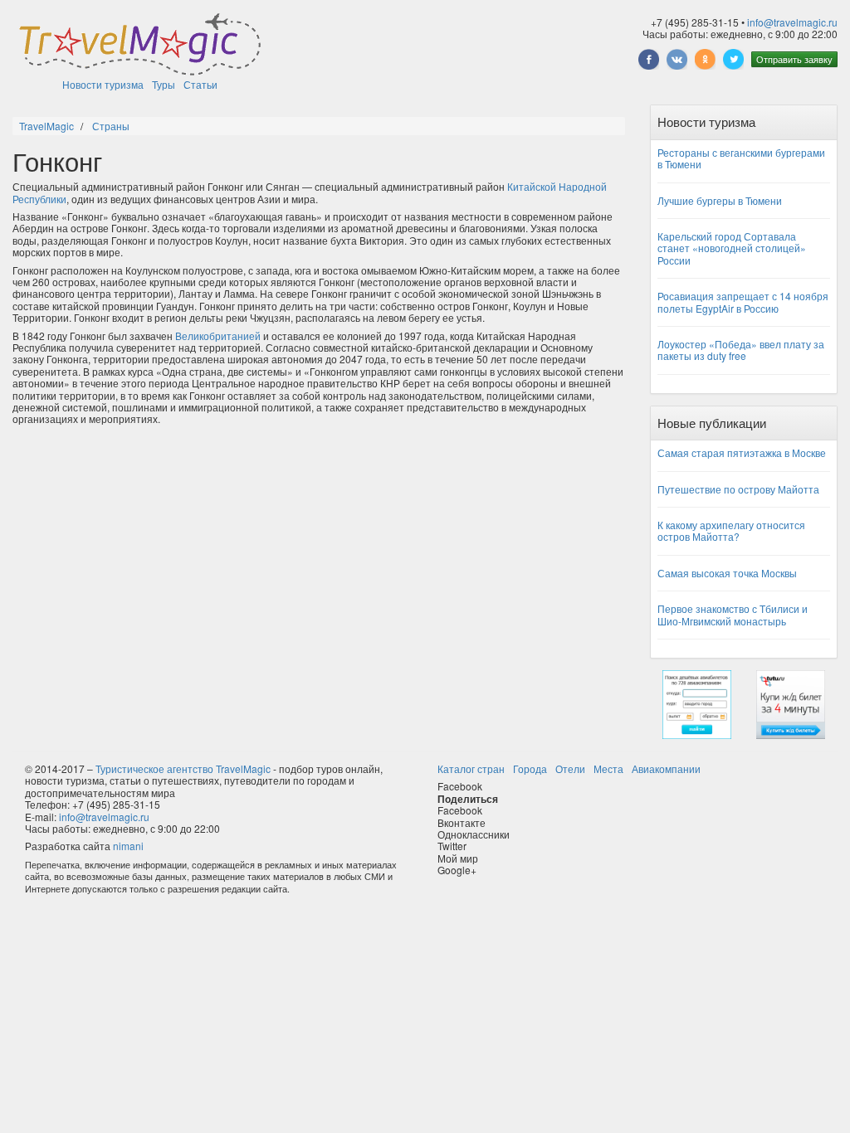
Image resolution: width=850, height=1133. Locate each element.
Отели (570, 768)
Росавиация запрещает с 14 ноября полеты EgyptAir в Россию (742, 301)
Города (530, 768)
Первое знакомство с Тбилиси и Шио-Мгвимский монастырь (732, 614)
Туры (163, 84)
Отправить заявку (794, 59)
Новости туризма (103, 84)
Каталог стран (471, 768)
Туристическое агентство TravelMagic (183, 768)
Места (608, 768)
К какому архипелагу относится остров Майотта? (731, 530)
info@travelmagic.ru (792, 22)
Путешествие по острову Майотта (738, 489)
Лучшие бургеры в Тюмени (719, 200)
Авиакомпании (666, 768)
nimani (128, 846)
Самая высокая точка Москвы (727, 573)
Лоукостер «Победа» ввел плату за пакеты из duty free (740, 349)
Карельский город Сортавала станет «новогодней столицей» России (731, 248)
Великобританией (218, 335)
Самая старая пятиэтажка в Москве (741, 452)
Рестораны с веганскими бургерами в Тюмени (741, 158)
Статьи (200, 84)
